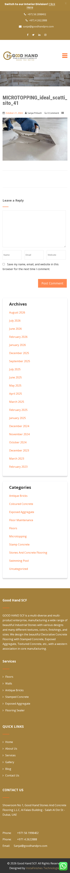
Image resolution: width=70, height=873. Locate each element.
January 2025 (17, 418)
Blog (8, 769)
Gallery (9, 762)
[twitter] (33, 35)
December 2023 (19, 450)
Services (10, 755)
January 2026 (17, 345)
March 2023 (16, 458)
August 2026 (17, 312)
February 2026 (18, 337)
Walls (8, 683)
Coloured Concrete (21, 504)
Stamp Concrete (19, 544)
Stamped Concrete (17, 697)
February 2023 (18, 467)
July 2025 (15, 369)
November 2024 (19, 434)
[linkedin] (39, 35)
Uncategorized (18, 569)
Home (9, 742)
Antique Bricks (18, 496)
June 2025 (15, 377)
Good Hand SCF (27, 863)
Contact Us (12, 775)
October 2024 (17, 442)
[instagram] (45, 35)
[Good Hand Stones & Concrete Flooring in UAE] (28, 55)
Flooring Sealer (15, 710)
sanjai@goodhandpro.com (38, 26)
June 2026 (15, 329)
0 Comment (53, 112)
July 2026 (15, 320)
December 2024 (19, 426)
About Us (11, 748)
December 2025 (19, 353)
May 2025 (15, 385)
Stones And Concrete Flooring (28, 552)
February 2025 (18, 410)
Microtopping (18, 536)
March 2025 (16, 402)
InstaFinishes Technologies (43, 868)
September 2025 (19, 361)
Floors (13, 528)
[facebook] (27, 35)
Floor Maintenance (21, 520)
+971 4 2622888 (38, 20)
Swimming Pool (19, 561)
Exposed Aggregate (21, 512)
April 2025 (15, 393)
